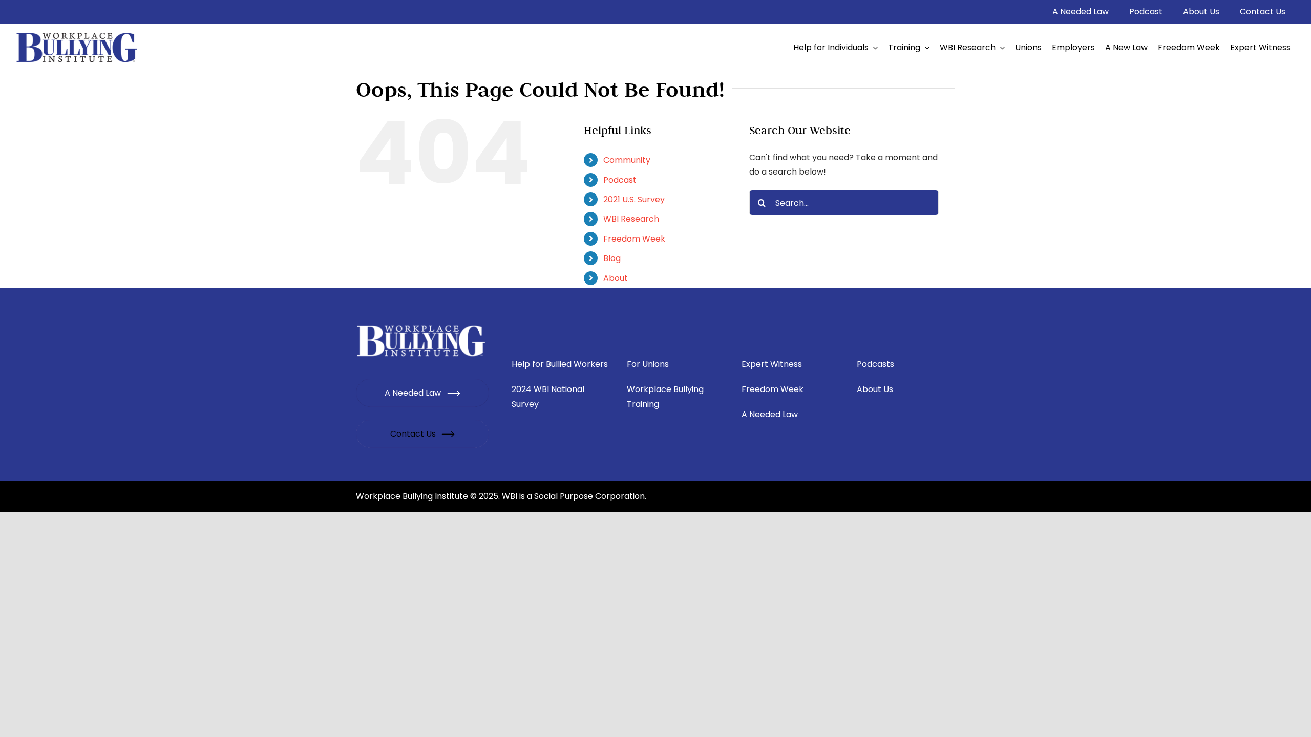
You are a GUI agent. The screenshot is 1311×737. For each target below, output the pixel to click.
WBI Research (631, 219)
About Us (875, 389)
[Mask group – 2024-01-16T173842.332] (422, 325)
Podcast (620, 180)
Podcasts (875, 364)
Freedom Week (634, 239)
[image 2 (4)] (77, 32)
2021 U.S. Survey (634, 199)
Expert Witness (772, 364)
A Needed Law (770, 414)
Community (626, 160)
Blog (612, 258)
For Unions (648, 364)
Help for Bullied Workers (560, 364)
